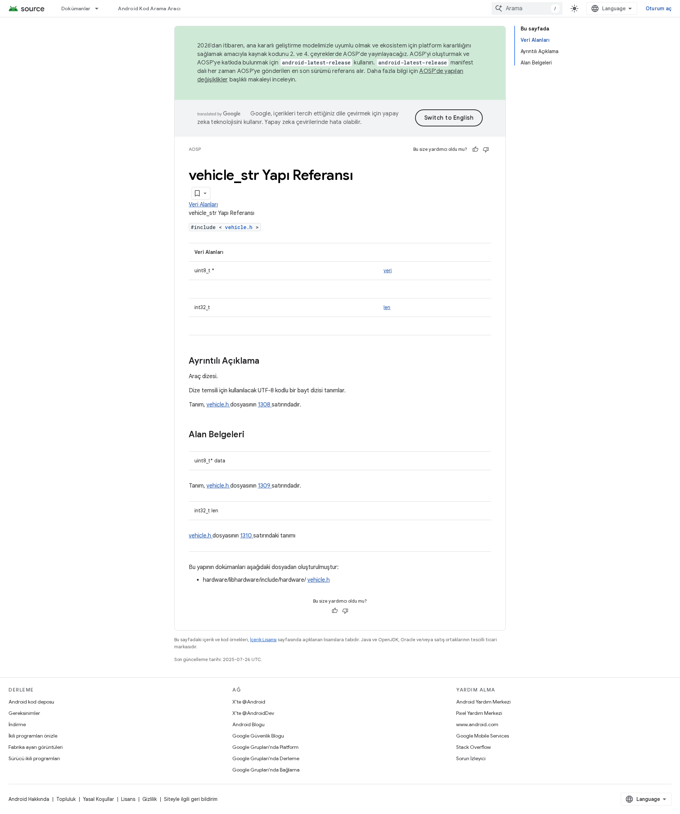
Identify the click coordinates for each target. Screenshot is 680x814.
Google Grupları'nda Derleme (265, 758)
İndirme (17, 724)
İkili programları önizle (32, 736)
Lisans (128, 799)
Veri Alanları (203, 204)
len (387, 307)
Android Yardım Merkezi (483, 702)
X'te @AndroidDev (253, 713)
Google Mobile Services (482, 736)
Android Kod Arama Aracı (149, 8)
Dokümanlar (76, 8)
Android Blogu (248, 724)
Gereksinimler (24, 713)
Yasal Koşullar (98, 799)
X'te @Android (248, 702)
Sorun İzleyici (471, 758)
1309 (265, 485)
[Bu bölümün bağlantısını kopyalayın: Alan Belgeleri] (253, 435)
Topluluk (66, 799)
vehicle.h (240, 227)
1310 (246, 535)
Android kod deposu (31, 702)
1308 (265, 404)
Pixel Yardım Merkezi (479, 713)
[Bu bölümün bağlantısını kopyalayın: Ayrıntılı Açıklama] (268, 361)
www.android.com (477, 724)
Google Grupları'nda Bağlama (266, 770)
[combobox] (527, 8)
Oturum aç (659, 8)
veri (388, 270)
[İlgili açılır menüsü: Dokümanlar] (99, 8)
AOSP (195, 149)
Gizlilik (149, 799)
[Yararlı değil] (486, 149)
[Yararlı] (475, 149)
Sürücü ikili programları (34, 758)
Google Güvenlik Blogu (258, 736)
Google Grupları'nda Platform (265, 747)
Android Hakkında (28, 799)
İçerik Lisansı (263, 640)
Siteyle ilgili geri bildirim (190, 799)
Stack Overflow (473, 747)
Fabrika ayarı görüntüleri (35, 747)
